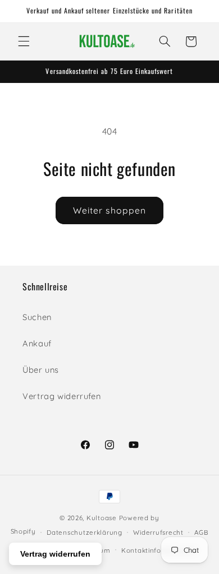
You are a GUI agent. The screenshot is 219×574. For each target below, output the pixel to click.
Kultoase (101, 517)
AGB (201, 532)
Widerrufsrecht (158, 532)
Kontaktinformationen (159, 550)
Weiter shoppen (109, 210)
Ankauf (37, 343)
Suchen (37, 317)
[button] (23, 41)
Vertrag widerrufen (61, 396)
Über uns (40, 369)
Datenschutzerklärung (84, 532)
